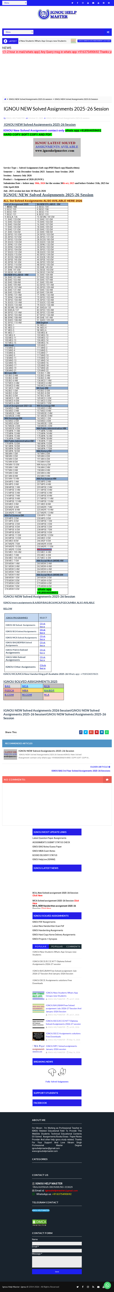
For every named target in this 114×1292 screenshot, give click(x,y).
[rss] (93, 1287)
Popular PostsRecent (41, 947)
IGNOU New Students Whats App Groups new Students (28, 41)
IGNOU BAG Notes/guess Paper (47, 846)
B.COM (9, 694)
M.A (46, 694)
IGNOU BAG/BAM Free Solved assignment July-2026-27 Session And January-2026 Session (63, 1008)
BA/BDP (49, 690)
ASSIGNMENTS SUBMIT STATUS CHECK (51, 842)
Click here (43, 666)
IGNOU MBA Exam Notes (44, 851)
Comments (73, 946)
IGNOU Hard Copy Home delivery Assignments (54, 934)
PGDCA (9, 690)
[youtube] (88, 3)
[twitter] (72, 3)
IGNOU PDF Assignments (44, 922)
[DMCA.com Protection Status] (39, 1223)
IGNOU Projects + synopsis (45, 939)
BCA (47, 686)
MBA (25, 690)
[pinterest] (103, 3)
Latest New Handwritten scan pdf (48, 926)
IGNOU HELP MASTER (40, 1210)
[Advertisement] (57, 75)
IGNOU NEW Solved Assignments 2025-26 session (30, 99)
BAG (7, 686)
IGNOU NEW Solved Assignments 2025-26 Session (46, 750)
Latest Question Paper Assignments (49, 838)
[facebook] (77, 3)
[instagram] (83, 3)
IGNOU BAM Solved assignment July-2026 (83, 41)
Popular (57, 946)
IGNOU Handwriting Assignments (48, 930)
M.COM (27, 694)
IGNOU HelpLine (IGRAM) (44, 859)
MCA (25, 686)
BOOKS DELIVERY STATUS (45, 855)
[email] (93, 3)
